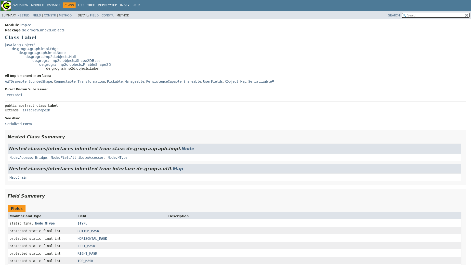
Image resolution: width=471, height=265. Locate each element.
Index (125, 5)
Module (37, 5)
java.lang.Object (19, 45)
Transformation (91, 81)
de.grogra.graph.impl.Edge (35, 49)
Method (65, 15)
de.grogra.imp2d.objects (43, 30)
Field (36, 15)
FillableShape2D (35, 110)
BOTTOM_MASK (88, 231)
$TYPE (82, 223)
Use (81, 5)
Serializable (260, 81)
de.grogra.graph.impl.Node (42, 53)
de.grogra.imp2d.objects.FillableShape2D (75, 64)
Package (53, 5)
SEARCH (394, 15)
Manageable (134, 81)
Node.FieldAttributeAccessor (77, 157)
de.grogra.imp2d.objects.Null (51, 57)
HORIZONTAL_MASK (92, 238)
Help (136, 5)
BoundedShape (40, 81)
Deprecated (107, 5)
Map (243, 81)
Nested (23, 15)
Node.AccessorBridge (28, 157)
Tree (91, 5)
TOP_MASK (85, 261)
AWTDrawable (15, 81)
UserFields (213, 81)
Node (188, 148)
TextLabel (14, 95)
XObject (231, 81)
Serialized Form (18, 124)
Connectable (65, 81)
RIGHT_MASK (87, 253)
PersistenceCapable (164, 81)
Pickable (115, 81)
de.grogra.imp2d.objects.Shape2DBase (66, 61)
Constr (50, 15)
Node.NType (117, 157)
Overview (20, 5)
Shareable (192, 81)
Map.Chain (18, 177)
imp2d (25, 25)
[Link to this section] (68, 136)
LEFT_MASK (86, 246)
